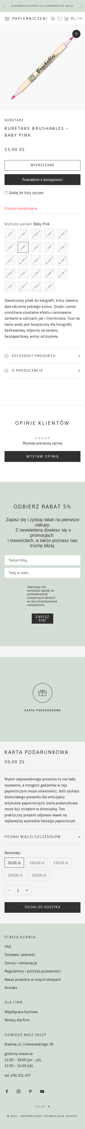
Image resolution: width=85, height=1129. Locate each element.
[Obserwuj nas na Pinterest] (30, 1091)
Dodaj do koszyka (42, 907)
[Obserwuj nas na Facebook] (7, 1091)
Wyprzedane (43, 165)
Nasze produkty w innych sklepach (33, 979)
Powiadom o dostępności (42, 180)
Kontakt (11, 988)
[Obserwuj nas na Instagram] (18, 1091)
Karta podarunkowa (37, 752)
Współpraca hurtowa (21, 1012)
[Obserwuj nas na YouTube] (42, 1091)
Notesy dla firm (17, 1020)
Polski (40, 1106)
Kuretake (14, 120)
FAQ (8, 946)
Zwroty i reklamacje (21, 963)
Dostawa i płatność (20, 955)
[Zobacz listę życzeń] (59, 18)
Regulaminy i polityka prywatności (33, 971)
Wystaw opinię (42, 456)
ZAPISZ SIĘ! (42, 618)
